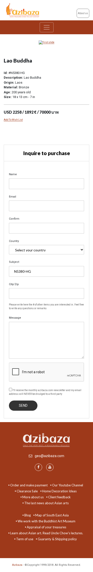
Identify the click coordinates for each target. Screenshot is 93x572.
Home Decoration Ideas (59, 491)
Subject (14, 262)
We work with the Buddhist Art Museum (46, 521)
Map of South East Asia (52, 515)
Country (14, 241)
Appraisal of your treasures (46, 527)
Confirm (14, 218)
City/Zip (14, 284)
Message (15, 317)
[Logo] (23, 9)
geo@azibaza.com (49, 456)
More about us (33, 497)
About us (83, 13)
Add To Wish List (13, 119)
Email (12, 196)
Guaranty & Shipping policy (57, 539)
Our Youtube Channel (67, 485)
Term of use (24, 539)
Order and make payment (29, 485)
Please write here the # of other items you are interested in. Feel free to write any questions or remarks (46, 306)
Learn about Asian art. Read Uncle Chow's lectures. (46, 533)
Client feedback (59, 497)
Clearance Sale (27, 491)
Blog (27, 515)
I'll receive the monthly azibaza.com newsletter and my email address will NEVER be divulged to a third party (45, 392)
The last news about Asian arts (46, 503)
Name (13, 174)
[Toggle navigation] (47, 27)
